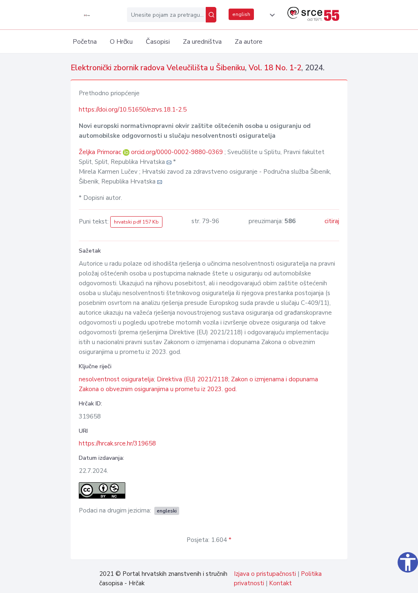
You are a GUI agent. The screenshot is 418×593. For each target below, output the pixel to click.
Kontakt (280, 583)
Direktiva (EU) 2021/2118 (192, 379)
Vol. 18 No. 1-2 (275, 68)
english (241, 14)
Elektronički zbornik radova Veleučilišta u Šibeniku (158, 68)
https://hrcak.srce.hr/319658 (117, 443)
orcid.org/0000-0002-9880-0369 (177, 152)
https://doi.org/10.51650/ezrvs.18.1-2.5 (133, 109)
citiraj (332, 221)
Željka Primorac (101, 152)
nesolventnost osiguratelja (116, 379)
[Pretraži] (211, 14)
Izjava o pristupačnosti (265, 574)
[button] (270, 15)
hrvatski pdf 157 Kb (136, 222)
